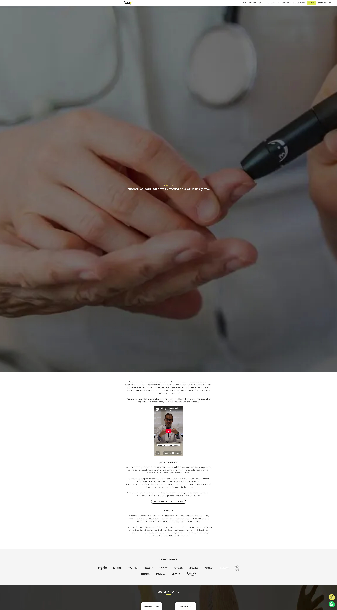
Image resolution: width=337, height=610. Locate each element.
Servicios (252, 3)
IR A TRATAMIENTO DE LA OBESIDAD (168, 502)
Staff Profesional (284, 3)
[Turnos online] (332, 597)
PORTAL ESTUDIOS (324, 3)
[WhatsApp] (332, 604)
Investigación (270, 3)
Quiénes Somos (299, 3)
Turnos (311, 3)
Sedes (260, 3)
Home (244, 3)
